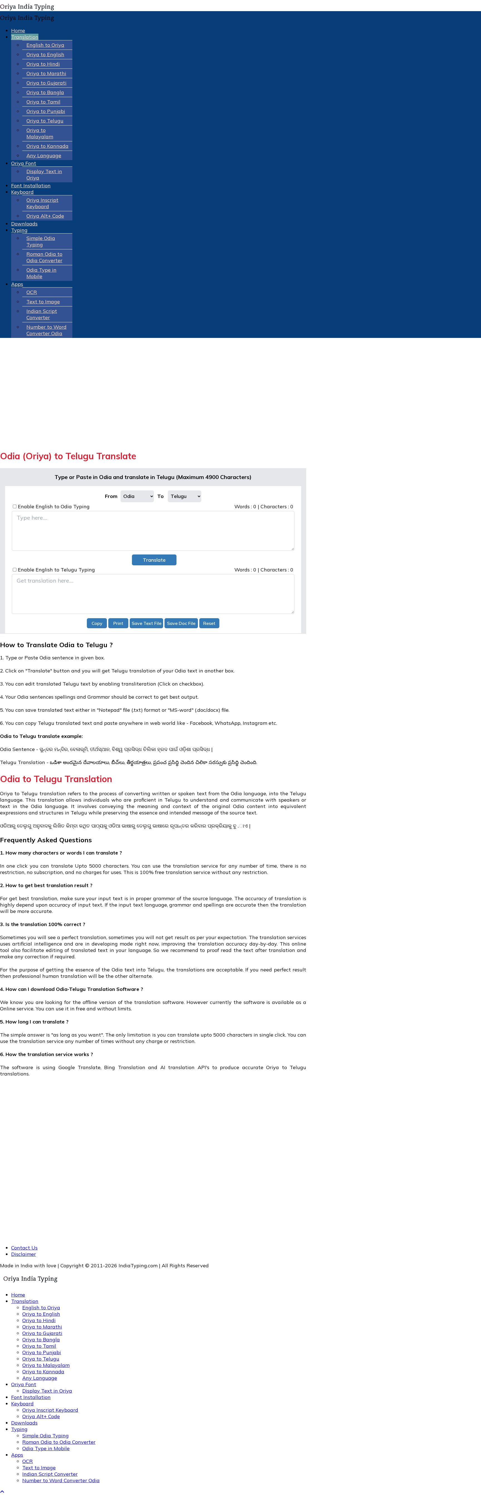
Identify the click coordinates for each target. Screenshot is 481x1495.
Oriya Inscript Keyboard (42, 203)
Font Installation (31, 185)
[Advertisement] (153, 406)
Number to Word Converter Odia (46, 330)
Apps (17, 284)
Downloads (24, 223)
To (160, 496)
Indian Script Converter (41, 314)
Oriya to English (45, 54)
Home (18, 30)
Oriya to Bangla (45, 92)
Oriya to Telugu (44, 120)
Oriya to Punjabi (45, 111)
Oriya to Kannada (47, 146)
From (111, 496)
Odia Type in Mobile (41, 273)
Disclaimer (23, 1254)
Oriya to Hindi (43, 64)
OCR (31, 292)
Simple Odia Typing (40, 241)
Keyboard (22, 192)
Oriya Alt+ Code (45, 216)
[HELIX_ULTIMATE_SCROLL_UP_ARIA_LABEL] (2, 1492)
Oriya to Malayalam (39, 133)
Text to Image (43, 301)
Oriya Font (23, 163)
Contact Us (24, 1247)
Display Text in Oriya (47, 1391)
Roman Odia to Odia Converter (44, 257)
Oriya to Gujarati (46, 83)
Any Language (43, 155)
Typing (19, 230)
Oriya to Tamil (43, 102)
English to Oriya (45, 45)
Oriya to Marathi (46, 73)
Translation (24, 37)
